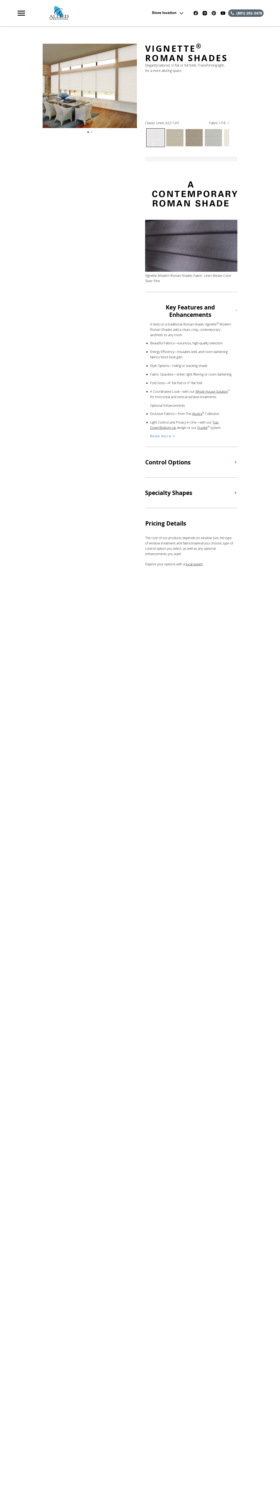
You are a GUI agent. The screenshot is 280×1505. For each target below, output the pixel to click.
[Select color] (155, 138)
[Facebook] (195, 13)
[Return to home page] (91, 13)
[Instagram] (204, 13)
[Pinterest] (213, 13)
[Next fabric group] (228, 123)
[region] (90, 90)
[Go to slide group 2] (91, 132)
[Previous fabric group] (206, 123)
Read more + (162, 436)
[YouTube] (223, 13)
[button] (21, 13)
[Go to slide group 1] (88, 132)
